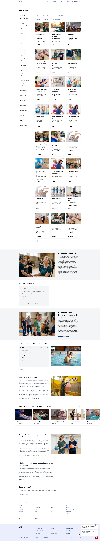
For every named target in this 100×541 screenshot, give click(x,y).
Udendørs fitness (24, 78)
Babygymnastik (23, 28)
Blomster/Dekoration (23, 518)
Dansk (20, 507)
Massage (36, 515)
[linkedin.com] (75, 537)
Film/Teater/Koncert (24, 125)
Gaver (21, 120)
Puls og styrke (23, 58)
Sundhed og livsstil (23, 110)
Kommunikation (23, 115)
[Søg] (36, 15)
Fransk (36, 511)
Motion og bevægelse (27, 3)
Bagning (67, 513)
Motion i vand (23, 50)
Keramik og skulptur (70, 509)
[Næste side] (41, 241)
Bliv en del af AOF (69, 528)
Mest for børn (23, 48)
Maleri (20, 516)
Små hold (22, 70)
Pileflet (36, 518)
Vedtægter (53, 530)
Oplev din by (22, 100)
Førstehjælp (21, 509)
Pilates (22, 55)
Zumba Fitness (23, 85)
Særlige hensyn (24, 65)
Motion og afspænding (25, 53)
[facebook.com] (67, 537)
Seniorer (21, 98)
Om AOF (61, 1)
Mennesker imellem (23, 105)
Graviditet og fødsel (24, 40)
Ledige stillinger (54, 533)
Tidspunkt (38, 19)
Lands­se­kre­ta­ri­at (69, 530)
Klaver (52, 513)
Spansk (20, 505)
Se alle (21, 369)
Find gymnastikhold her (63, 336)
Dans (22, 35)
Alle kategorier (22, 15)
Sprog (21, 93)
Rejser (21, 122)
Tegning (67, 515)
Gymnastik (23, 43)
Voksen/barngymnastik (25, 80)
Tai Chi (22, 75)
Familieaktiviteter (23, 108)
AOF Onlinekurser (38, 528)
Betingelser (37, 537)
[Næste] (80, 428)
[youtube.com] (71, 537)
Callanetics (23, 33)
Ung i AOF (53, 528)
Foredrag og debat (23, 95)
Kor (51, 511)
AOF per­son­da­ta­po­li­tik (44, 537)
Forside (20, 3)
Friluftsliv (21, 117)
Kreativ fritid (22, 88)
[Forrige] (78, 428)
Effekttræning (23, 38)
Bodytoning (23, 30)
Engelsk (52, 507)
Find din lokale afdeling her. (24, 494)
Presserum (68, 533)
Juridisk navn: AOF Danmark (40, 530)
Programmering (69, 511)
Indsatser (54, 1)
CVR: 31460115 (37, 533)
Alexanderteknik (24, 25)
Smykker (52, 515)
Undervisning (46, 1)
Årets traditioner (23, 127)
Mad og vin (22, 103)
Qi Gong (22, 60)
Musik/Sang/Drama (23, 90)
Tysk (51, 509)
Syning (36, 516)
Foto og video (53, 516)
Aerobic (22, 20)
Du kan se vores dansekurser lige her (49, 474)
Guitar (36, 513)
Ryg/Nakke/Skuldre (24, 63)
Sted (62, 15)
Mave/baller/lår (23, 45)
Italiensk (20, 513)
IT (20, 113)
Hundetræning (37, 507)
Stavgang (22, 73)
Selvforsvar (23, 68)
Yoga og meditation (24, 83)
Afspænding (23, 23)
